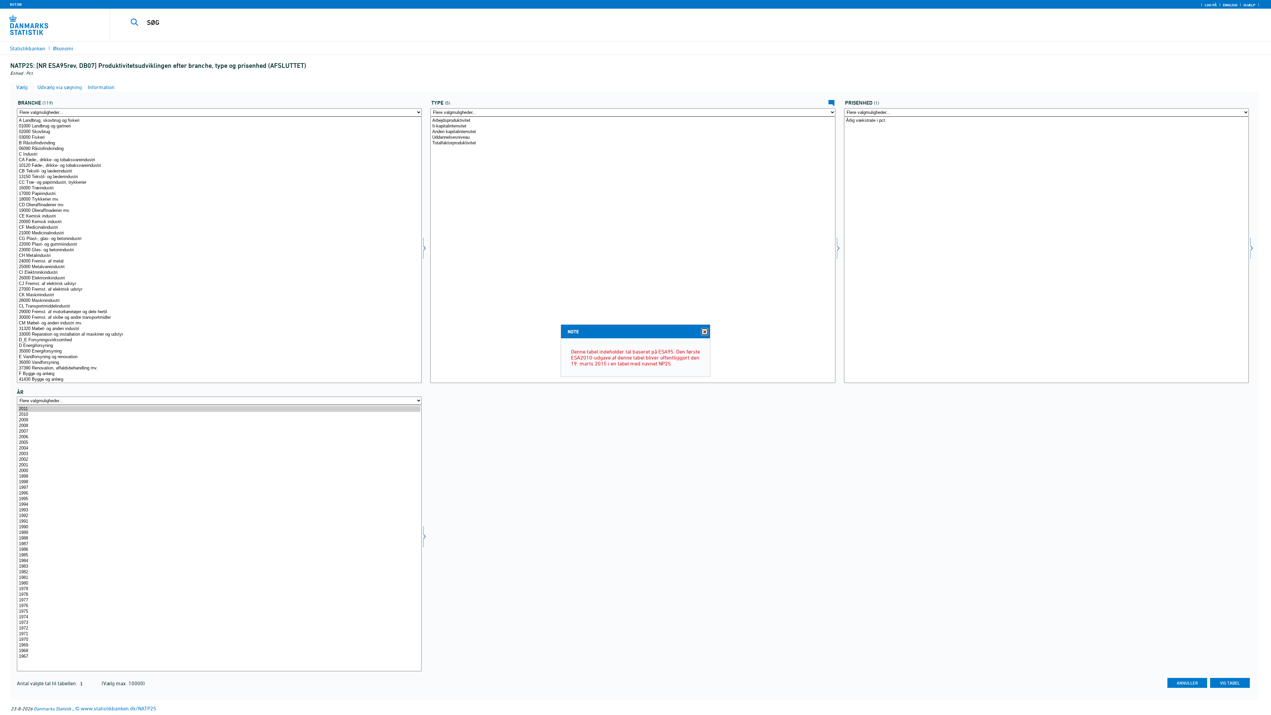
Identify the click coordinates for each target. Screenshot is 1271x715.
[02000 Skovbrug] (219, 132)
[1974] (219, 617)
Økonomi (63, 48)
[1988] (219, 538)
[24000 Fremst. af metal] (219, 261)
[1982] (219, 572)
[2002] (219, 459)
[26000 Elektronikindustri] (219, 278)
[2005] (219, 443)
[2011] (219, 409)
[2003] (219, 454)
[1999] (219, 476)
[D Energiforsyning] (219, 346)
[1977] (219, 600)
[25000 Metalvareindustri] (219, 267)
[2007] (219, 431)
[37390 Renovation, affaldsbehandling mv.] (219, 368)
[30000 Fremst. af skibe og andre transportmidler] (219, 317)
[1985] (219, 555)
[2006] (219, 437)
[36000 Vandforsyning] (219, 362)
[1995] (219, 499)
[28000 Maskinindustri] (219, 301)
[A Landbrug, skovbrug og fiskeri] (219, 120)
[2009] (219, 420)
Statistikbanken (27, 48)
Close (704, 331)
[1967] (219, 656)
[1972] (219, 628)
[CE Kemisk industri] (219, 216)
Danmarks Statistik (52, 708)
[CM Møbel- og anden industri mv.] (219, 323)
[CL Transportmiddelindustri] (219, 306)
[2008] (219, 426)
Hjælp (1249, 5)
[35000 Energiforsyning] (219, 351)
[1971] (219, 634)
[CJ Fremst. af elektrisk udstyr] (219, 284)
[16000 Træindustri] (219, 188)
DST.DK (16, 4)
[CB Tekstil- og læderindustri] (219, 171)
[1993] (219, 510)
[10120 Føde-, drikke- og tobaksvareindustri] (219, 165)
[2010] (219, 414)
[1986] (219, 549)
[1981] (219, 578)
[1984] (219, 561)
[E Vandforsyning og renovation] (219, 357)
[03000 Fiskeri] (219, 137)
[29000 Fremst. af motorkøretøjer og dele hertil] (219, 312)
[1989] (219, 533)
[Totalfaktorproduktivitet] (633, 143)
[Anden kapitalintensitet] (633, 132)
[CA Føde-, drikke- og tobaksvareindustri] (219, 160)
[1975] (219, 611)
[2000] (219, 471)
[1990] (219, 527)
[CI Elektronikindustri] (219, 272)
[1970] (219, 640)
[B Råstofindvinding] (219, 143)
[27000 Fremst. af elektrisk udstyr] (219, 289)
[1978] (219, 594)
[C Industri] (219, 154)
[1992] (219, 516)
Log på (1211, 5)
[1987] (219, 544)
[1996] (219, 493)
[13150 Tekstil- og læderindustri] (219, 177)
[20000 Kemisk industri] (219, 222)
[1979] (219, 589)
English (1230, 5)
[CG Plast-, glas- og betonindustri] (219, 239)
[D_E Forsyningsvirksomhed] (219, 340)
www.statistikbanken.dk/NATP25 (118, 708)
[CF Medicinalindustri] (219, 227)
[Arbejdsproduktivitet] (633, 120)
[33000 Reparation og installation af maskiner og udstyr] (219, 334)
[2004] (219, 448)
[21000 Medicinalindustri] (219, 233)
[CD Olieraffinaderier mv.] (219, 205)
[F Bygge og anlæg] (219, 374)
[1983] (219, 566)
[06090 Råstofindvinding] (219, 149)
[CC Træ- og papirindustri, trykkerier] (219, 182)
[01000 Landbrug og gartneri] (219, 126)
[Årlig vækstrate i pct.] (1046, 120)
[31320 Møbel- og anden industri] (219, 329)
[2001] (219, 465)
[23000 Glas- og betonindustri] (219, 250)
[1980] (219, 583)
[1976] (219, 606)
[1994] (219, 504)
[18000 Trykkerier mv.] (219, 199)
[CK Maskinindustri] (219, 295)
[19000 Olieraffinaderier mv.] (219, 211)
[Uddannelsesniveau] (633, 137)
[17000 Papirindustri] (219, 194)
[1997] (219, 488)
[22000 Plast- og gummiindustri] (219, 244)
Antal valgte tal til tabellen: (47, 683)
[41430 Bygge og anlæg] (219, 379)
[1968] (219, 651)
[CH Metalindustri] (219, 256)
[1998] (219, 482)
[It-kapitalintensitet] (633, 126)
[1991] (219, 521)
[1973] (219, 623)
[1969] (219, 645)
